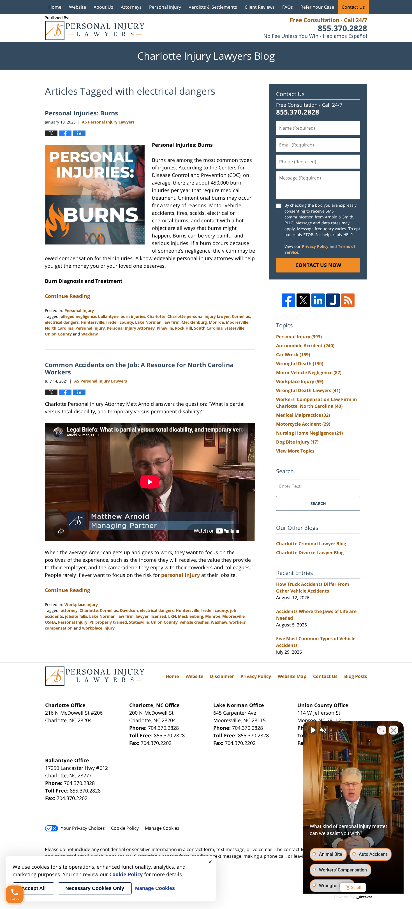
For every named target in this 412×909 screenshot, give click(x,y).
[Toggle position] (381, 730)
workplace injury (98, 628)
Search (318, 503)
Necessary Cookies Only (94, 888)
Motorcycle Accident (303, 424)
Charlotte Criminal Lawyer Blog (311, 543)
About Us (103, 7)
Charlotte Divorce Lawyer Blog (310, 552)
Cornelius (241, 316)
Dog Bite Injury (297, 442)
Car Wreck (293, 354)
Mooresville (237, 322)
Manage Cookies (162, 828)
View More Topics (295, 451)
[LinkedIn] (318, 300)
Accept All (33, 888)
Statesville (234, 328)
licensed (158, 616)
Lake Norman (148, 322)
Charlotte (156, 316)
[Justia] (333, 300)
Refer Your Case (317, 7)
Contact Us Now (318, 265)
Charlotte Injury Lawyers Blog (94, 28)
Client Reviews (260, 7)
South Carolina (208, 328)
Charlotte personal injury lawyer (198, 316)
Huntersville (92, 322)
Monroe (216, 322)
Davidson (129, 610)
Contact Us (353, 7)
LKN (172, 616)
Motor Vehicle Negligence (308, 372)
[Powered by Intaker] (364, 897)
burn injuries (133, 316)
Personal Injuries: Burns (81, 113)
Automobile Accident (305, 345)
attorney (69, 610)
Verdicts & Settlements (213, 7)
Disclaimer (222, 676)
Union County (58, 334)
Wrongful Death (299, 363)
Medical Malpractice (303, 415)
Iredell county (119, 322)
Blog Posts (355, 676)
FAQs (287, 7)
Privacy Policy (315, 246)
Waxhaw (89, 334)
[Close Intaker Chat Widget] (393, 730)
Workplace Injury (81, 604)
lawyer (142, 616)
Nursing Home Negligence (309, 433)
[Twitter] (303, 300)
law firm (171, 322)
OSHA (50, 622)
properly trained (111, 622)
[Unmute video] (312, 730)
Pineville (165, 328)
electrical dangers (62, 322)
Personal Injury (165, 7)
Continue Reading (67, 296)
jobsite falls (76, 616)
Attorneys (131, 7)
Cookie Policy (125, 828)
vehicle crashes (194, 622)
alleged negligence (78, 316)
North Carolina (59, 328)
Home (54, 7)
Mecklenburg (194, 322)
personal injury (180, 575)
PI (91, 622)
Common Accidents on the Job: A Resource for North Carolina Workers (139, 368)
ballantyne (108, 316)
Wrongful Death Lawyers (308, 390)
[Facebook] (288, 300)
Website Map (292, 676)
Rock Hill (183, 328)
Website (77, 7)
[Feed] (348, 300)
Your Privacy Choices (83, 828)
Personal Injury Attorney (131, 328)
